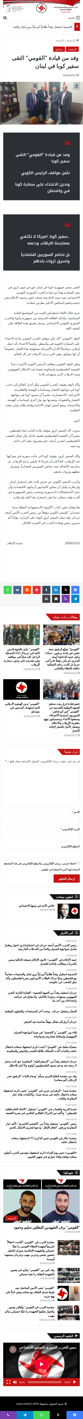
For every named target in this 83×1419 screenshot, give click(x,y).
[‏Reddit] (27, 590)
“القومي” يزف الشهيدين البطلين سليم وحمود (47, 1227)
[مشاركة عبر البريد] (56, 599)
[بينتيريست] (37, 590)
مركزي (59, 49)
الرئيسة (60, 40)
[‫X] (66, 590)
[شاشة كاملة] (8, 1382)
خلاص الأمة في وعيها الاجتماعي (37, 905)
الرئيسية (71, 40)
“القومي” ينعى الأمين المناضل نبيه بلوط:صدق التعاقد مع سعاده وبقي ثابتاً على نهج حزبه (30, 1292)
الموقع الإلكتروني (70, 846)
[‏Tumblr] (46, 590)
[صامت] (15, 1382)
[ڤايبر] (66, 599)
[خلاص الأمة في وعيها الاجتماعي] (69, 911)
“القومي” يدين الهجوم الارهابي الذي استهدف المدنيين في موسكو (22, 707)
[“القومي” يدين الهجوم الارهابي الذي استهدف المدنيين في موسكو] (21, 689)
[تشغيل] (75, 1382)
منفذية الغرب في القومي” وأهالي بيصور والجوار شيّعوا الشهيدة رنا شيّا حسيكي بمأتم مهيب (30, 1311)
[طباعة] (46, 599)
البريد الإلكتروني (70, 829)
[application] (41, 1364)
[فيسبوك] (75, 590)
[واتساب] (8, 590)
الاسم (76, 812)
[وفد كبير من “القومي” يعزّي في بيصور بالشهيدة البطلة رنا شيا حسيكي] (69, 1275)
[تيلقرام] (75, 599)
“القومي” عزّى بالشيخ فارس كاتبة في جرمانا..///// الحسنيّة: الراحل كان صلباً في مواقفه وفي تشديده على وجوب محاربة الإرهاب (22, 656)
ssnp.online (23, 1403)
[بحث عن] (5, 18)
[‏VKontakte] (17, 590)
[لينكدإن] (56, 590)
